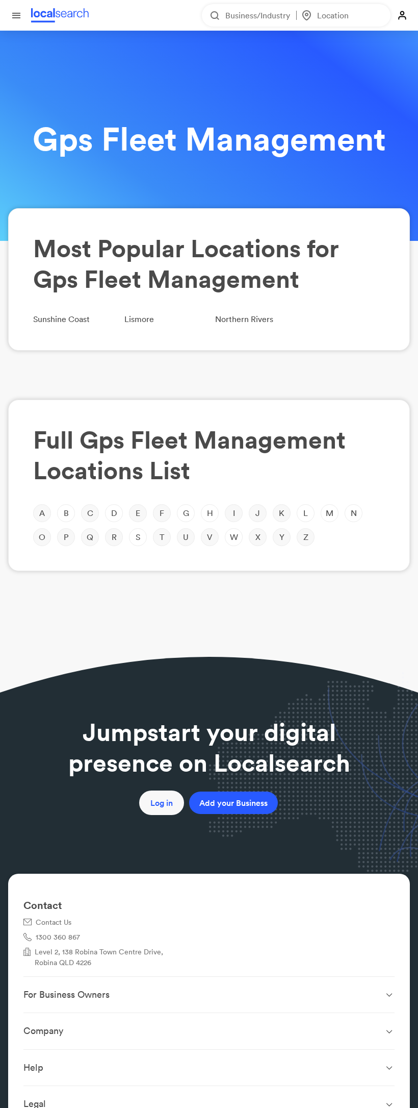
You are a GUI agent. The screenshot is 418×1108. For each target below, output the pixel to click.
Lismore (139, 319)
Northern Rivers (244, 319)
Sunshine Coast (61, 319)
